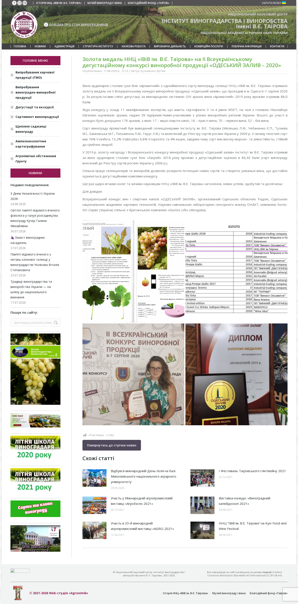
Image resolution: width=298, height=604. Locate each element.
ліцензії (267, 572)
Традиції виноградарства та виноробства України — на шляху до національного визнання (31, 289)
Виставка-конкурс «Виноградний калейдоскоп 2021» (244, 501)
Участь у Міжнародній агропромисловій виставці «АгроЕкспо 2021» (142, 501)
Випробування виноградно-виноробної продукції (35, 92)
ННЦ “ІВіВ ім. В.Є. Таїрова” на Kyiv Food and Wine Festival (252, 526)
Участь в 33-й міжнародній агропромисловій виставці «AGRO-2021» (142, 526)
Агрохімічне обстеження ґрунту (35, 158)
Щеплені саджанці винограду (30, 129)
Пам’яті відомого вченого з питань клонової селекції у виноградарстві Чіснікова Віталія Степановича (34, 262)
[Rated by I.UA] (20, 572)
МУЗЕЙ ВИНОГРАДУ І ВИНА (104, 3)
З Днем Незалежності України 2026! (32, 196)
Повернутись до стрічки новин (111, 445)
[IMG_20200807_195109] (236, 374)
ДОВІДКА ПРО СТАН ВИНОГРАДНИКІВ (78, 24)
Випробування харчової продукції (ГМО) (35, 75)
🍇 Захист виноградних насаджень (27, 240)
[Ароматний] (133, 271)
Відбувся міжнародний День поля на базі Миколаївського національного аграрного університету (143, 476)
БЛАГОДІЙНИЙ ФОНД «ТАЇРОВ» (148, 3)
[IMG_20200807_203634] (133, 374)
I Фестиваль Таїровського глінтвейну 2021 (252, 471)
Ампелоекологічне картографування (30, 143)
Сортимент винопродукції (37, 117)
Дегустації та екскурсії (34, 107)
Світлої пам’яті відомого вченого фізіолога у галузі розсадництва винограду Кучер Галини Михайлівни (35, 218)
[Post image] (94, 478)
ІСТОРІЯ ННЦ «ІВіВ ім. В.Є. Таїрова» (59, 3)
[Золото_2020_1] (236, 271)
